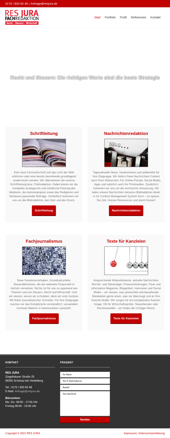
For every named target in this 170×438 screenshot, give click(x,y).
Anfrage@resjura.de (44, 3)
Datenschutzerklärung (152, 433)
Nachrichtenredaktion (126, 210)
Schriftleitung (44, 210)
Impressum (130, 433)
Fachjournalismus (44, 318)
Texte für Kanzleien (126, 318)
